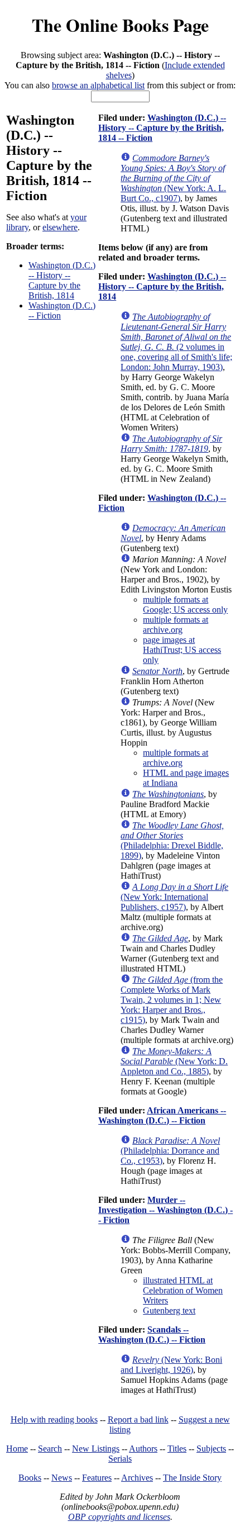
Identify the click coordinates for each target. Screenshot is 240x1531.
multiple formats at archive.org (175, 624)
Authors (143, 1448)
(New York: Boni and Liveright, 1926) (171, 1364)
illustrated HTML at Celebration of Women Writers (183, 1290)
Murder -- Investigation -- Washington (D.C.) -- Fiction (165, 1210)
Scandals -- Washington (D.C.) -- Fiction (151, 1334)
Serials (120, 1458)
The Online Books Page (120, 25)
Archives (137, 1477)
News (61, 1477)
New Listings (95, 1448)
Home (17, 1448)
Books (29, 1477)
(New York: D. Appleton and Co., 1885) (174, 1061)
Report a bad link (138, 1419)
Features (97, 1477)
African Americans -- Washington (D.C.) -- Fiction (162, 1115)
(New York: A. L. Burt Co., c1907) (173, 178)
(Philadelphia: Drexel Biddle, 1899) (172, 840)
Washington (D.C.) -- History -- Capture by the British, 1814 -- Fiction (162, 128)
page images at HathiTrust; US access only (182, 650)
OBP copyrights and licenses (119, 1516)
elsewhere (60, 227)
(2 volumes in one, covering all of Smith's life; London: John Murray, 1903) (176, 342)
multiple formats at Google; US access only (185, 604)
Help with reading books (54, 1419)
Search (50, 1448)
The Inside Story (192, 1477)
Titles (176, 1448)
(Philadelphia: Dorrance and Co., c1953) (170, 1150)
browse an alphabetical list (98, 85)
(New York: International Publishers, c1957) (174, 897)
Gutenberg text (169, 1310)
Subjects (211, 1448)
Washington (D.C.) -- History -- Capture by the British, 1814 (61, 280)
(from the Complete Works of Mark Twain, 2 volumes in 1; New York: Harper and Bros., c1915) (172, 1000)
